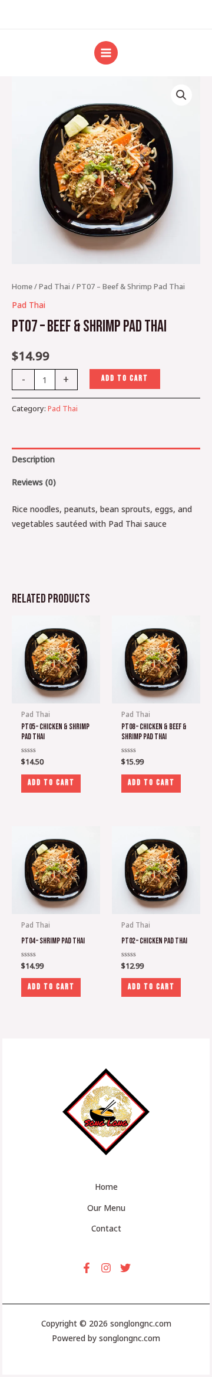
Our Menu (106, 1207)
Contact (106, 1228)
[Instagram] (106, 1268)
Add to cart (124, 378)
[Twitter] (125, 1268)
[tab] (106, 459)
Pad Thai (54, 287)
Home (22, 287)
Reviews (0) (34, 482)
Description (33, 459)
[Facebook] (86, 1268)
